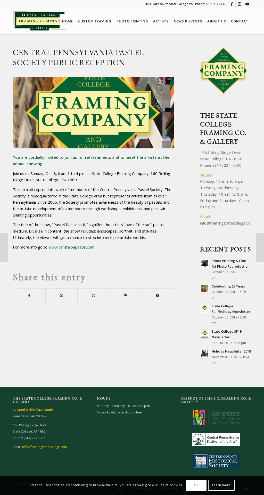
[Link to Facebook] (231, 4)
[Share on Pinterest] (126, 296)
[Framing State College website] (39, 24)
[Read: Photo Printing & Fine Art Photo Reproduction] (204, 263)
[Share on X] (62, 296)
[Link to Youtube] (247, 4)
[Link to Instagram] (239, 4)
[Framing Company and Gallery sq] (93, 112)
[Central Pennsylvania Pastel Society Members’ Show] (4, 247)
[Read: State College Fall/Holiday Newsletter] (204, 308)
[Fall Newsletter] (260, 247)
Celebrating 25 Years (228, 286)
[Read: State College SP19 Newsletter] (204, 334)
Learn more (221, 485)
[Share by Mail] (158, 296)
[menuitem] (68, 21)
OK (196, 485)
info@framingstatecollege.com (227, 223)
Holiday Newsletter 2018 (231, 351)
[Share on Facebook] (29, 296)
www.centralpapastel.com (71, 247)
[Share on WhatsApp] (94, 296)
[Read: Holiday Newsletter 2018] (204, 353)
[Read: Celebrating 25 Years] (204, 288)
